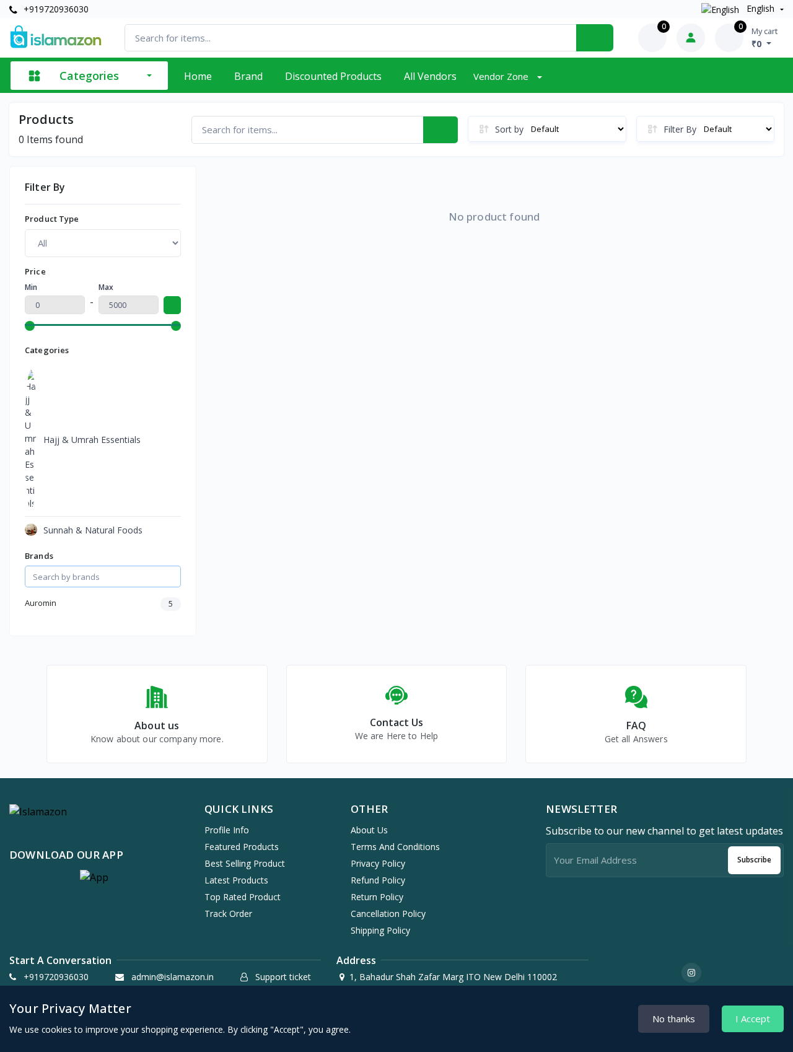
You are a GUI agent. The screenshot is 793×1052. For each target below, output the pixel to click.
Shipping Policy (380, 930)
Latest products (236, 880)
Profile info (226, 830)
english (760, 8)
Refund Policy (378, 880)
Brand (248, 76)
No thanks (673, 1018)
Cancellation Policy (388, 913)
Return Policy (377, 897)
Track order (228, 913)
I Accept (752, 1018)
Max (106, 287)
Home (198, 76)
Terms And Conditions (395, 847)
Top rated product (242, 897)
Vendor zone (502, 76)
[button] (94, 877)
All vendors (430, 76)
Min (31, 287)
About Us (369, 830)
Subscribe (754, 859)
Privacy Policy (378, 863)
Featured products (241, 847)
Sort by (509, 129)
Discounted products (333, 76)
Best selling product (244, 863)
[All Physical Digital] (103, 243)
